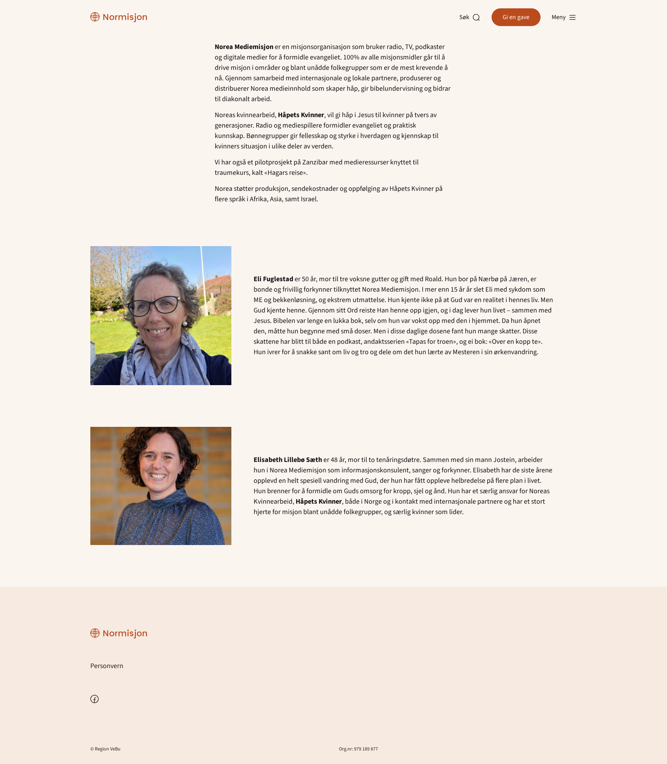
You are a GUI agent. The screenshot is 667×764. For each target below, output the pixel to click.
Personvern (106, 666)
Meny (559, 17)
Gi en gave (516, 17)
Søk (465, 17)
